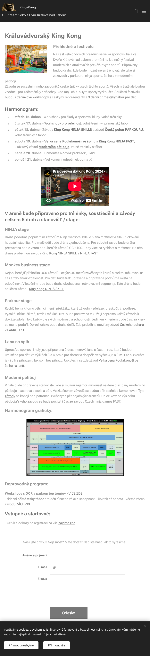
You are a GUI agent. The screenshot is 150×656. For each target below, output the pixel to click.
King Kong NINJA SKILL (59, 253)
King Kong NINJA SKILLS (73, 130)
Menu (144, 11)
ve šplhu (89, 141)
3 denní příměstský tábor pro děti (112, 97)
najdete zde (66, 523)
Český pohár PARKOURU (124, 130)
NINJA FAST (89, 253)
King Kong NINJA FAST (116, 141)
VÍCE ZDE (75, 493)
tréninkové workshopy (33, 97)
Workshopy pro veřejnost (62, 123)
